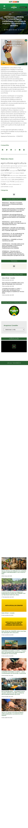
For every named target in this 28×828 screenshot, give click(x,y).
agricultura (20, 163)
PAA (6, 179)
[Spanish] (14, 1)
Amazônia (3, 167)
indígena (22, 173)
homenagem (8, 173)
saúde (10, 184)
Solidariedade (15, 184)
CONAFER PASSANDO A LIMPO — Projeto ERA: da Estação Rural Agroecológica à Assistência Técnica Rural (13, 291)
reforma (22, 181)
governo (2, 173)
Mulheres (24, 177)
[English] (12, 1)
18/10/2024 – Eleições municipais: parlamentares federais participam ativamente (12, 204)
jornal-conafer (15, 175)
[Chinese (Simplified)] (16, 1)
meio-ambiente (12, 177)
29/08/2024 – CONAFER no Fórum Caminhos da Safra (12, 240)
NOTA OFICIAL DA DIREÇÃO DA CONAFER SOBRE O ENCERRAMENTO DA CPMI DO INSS (14, 572)
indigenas (17, 173)
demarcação (12, 170)
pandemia (9, 179)
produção (3, 181)
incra (14, 173)
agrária (25, 165)
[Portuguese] (10, 1)
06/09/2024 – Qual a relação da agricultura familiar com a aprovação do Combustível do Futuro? (14, 223)
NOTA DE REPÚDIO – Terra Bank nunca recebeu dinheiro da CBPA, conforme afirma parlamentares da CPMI (13, 693)
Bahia (14, 167)
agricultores (7, 163)
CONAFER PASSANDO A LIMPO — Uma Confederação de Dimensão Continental (14, 672)
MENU (4, 8)
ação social (9, 167)
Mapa (5, 177)
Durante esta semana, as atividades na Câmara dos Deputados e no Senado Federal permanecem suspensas (13, 210)
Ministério (19, 177)
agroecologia (13, 165)
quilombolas (17, 181)
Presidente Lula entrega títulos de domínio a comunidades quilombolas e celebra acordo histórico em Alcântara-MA (14, 216)
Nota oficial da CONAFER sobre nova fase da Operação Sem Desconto (13, 283)
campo (20, 167)
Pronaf (12, 181)
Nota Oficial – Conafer (8, 278)
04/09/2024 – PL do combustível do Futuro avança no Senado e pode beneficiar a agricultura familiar (13, 235)
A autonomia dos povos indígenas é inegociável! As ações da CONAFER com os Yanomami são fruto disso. (14, 593)
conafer (5, 170)
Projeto (7, 181)
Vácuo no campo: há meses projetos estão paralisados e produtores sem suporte (12, 714)
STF (20, 184)
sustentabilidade (4, 186)
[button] (2, 150)
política (21, 179)
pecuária (15, 179)
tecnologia (11, 186)
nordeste (2, 179)
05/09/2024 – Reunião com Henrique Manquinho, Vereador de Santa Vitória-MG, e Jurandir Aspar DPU (13, 229)
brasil (17, 167)
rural (3, 184)
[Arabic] (18, 1)
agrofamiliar (20, 165)
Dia (16, 170)
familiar (22, 170)
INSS (11, 175)
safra (7, 184)
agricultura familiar (5, 165)
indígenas (5, 175)
